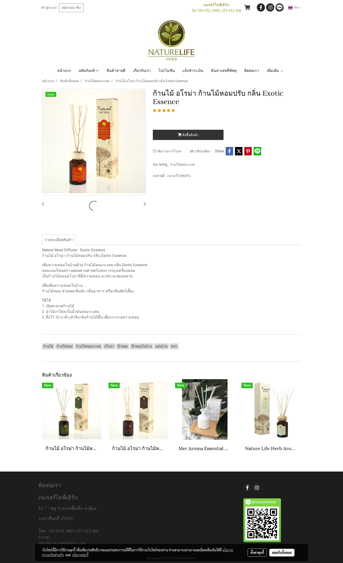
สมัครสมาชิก (71, 8)
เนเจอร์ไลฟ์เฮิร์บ (179, 176)
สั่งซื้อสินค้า (190, 135)
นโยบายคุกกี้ (80, 555)
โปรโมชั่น (166, 70)
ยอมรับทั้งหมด (282, 552)
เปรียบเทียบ (201, 151)
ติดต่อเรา (251, 70)
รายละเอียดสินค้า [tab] (59, 240)
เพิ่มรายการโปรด (168, 151)
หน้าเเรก (64, 70)
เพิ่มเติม (273, 70)
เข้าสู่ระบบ (49, 8)
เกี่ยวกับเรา (142, 70)
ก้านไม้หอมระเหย (182, 164)
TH (295, 8)
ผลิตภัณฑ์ (87, 70)
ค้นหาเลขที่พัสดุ (224, 70)
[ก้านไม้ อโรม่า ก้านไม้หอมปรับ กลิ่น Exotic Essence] (94, 142)
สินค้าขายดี (116, 70)
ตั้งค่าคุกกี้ (257, 552)
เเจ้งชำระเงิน (192, 70)
